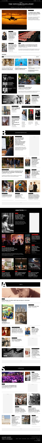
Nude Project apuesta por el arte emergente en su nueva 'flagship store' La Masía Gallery (36, 352)
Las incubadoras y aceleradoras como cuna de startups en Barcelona (36, 98)
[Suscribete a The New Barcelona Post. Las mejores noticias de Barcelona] (13, 352)
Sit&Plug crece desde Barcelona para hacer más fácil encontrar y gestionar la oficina (33, 196)
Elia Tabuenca (20, 47)
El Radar (33, 372)
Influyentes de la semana (28, 106)
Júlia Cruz (13, 341)
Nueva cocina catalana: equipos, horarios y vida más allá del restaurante (20, 410)
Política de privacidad (32, 438)
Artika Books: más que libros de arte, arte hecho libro (35, 330)
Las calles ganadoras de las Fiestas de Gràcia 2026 (9, 386)
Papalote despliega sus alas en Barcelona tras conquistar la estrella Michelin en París (36, 376)
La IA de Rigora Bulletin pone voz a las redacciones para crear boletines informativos (20, 141)
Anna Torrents (17, 412)
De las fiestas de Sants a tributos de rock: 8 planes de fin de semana (36, 237)
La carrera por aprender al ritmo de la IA (19, 195)
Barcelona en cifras (30, 10)
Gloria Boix (30, 122)
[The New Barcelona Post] (7, 438)
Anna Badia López (17, 145)
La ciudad (30, 406)
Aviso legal (28, 438)
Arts (21, 284)
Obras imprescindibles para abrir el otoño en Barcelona (20, 273)
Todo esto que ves (33, 306)
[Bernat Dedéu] (5, 78)
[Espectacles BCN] (21, 210)
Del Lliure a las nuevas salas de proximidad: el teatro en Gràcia (27, 45)
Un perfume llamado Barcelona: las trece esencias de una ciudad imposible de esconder (17, 330)
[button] (37, 1)
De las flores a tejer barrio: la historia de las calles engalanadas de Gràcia (34, 410)
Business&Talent (11, 31)
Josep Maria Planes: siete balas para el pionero (16, 300)
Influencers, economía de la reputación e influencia (11, 83)
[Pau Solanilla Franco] (5, 84)
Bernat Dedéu (10, 79)
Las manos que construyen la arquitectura (33, 71)
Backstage (16, 213)
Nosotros (20, 438)
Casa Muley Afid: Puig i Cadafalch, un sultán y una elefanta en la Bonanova (12, 46)
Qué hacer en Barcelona (15, 106)
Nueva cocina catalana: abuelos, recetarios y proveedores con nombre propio (36, 419)
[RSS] (7, 0)
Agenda (4, 54)
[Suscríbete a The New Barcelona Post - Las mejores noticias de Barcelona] (13, 99)
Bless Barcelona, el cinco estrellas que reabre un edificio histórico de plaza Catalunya (16, 420)
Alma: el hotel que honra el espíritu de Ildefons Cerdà (25, 88)
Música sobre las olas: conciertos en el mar (16, 108)
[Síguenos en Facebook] (34, 440)
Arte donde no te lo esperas (35, 348)
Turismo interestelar (6, 322)
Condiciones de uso (38, 438)
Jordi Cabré (29, 307)
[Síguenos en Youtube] (6, 0)
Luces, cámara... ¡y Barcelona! (15, 327)
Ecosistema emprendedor (35, 95)
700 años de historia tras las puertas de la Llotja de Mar (7, 69)
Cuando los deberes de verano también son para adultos (21, 69)
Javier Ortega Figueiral (21, 89)
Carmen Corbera (14, 125)
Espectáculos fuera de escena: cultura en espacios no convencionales (36, 248)
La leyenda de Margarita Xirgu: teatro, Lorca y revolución (20, 216)
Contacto (17, 438)
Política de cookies (24, 438)
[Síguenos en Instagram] (5, 0)
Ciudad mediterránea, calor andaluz (11, 77)
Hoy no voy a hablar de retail (12, 88)
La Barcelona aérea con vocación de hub (34, 13)
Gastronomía (17, 406)
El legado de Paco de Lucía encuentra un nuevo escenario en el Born (9, 249)
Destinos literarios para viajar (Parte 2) (17, 340)
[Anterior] (34, 56)
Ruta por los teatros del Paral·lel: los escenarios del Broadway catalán (33, 274)
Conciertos (3, 246)
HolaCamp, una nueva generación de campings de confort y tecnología (12, 171)
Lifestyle (21, 368)
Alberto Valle (3, 301)
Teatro (19, 43)
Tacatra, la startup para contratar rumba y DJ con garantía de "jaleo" (36, 173)
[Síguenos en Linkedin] (4, 0)
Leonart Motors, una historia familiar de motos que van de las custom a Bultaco (36, 162)
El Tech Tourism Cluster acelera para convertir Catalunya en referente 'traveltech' (12, 35)
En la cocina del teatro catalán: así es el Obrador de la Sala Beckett (6, 274)
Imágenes (33, 327)
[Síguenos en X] (3, 0)
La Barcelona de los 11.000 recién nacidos (7, 195)
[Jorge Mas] (5, 90)
